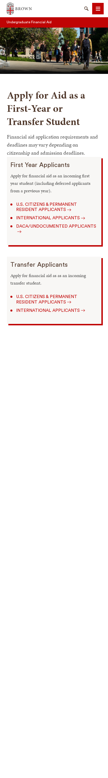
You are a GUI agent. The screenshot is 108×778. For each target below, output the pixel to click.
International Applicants (48, 218)
